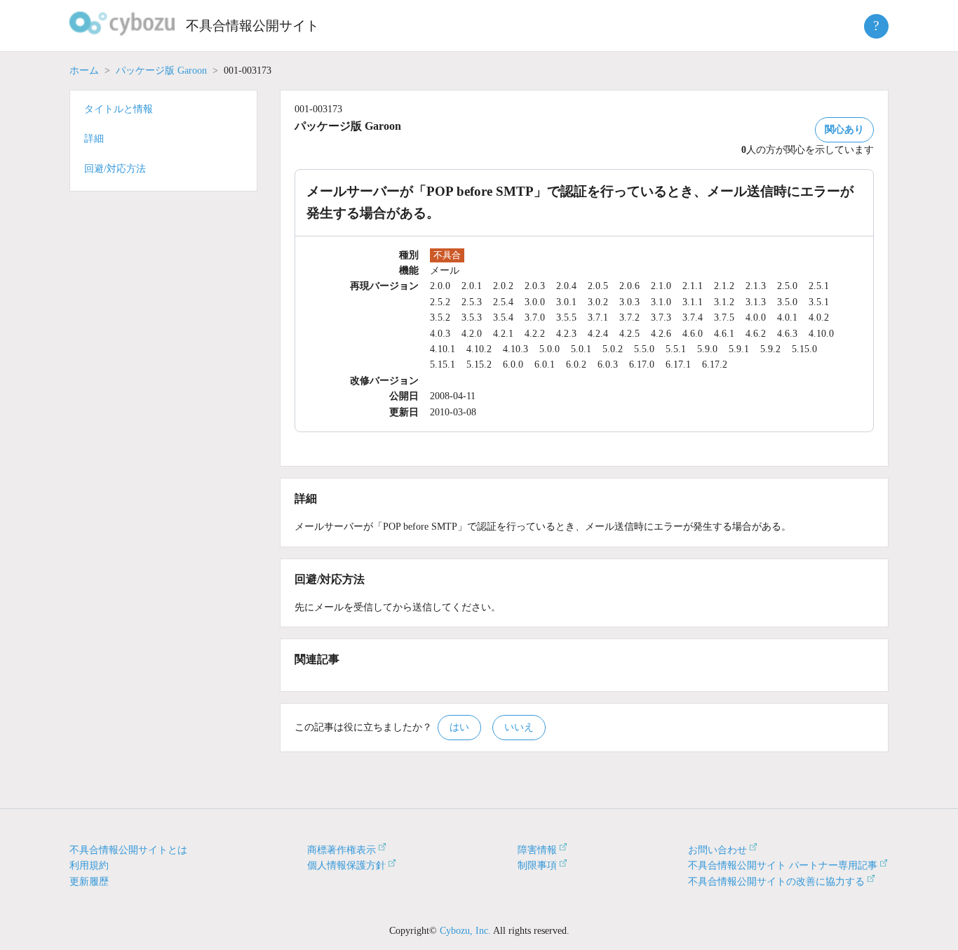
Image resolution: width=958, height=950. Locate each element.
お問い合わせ (717, 850)
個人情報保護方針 (346, 865)
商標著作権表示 (341, 850)
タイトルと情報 (118, 109)
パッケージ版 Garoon (161, 70)
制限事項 (537, 865)
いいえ (519, 727)
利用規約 (89, 865)
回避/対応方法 (115, 168)
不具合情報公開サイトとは (128, 850)
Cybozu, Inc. (465, 930)
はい (459, 727)
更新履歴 (89, 881)
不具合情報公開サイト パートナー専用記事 (782, 865)
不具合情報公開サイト (252, 25)
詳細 (94, 138)
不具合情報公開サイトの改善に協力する (776, 881)
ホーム (84, 70)
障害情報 (537, 850)
